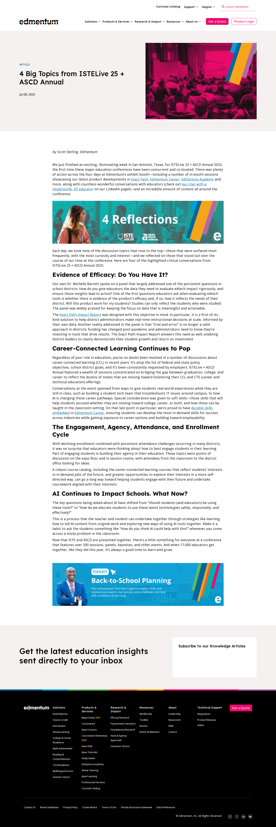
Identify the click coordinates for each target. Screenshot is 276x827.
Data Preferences (166, 807)
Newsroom (174, 720)
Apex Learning (89, 776)
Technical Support (209, 707)
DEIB (170, 726)
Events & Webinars (150, 732)
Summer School (61, 777)
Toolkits (144, 720)
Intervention (59, 726)
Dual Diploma (60, 713)
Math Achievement (62, 748)
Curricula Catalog (91, 788)
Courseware (88, 723)
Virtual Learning (61, 732)
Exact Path (87, 746)
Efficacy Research (120, 717)
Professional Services (93, 782)
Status (200, 725)
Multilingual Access (63, 771)
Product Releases (206, 720)
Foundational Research (123, 729)
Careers (172, 732)
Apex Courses (89, 729)
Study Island (88, 758)
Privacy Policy (70, 807)
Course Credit (60, 720)
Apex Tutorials (89, 752)
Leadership (174, 713)
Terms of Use (109, 807)
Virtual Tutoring (90, 770)
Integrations (203, 713)
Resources (146, 707)
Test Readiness (61, 765)
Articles (144, 726)
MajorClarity (88, 717)
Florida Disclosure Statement (136, 807)
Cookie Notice (89, 807)
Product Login (244, 21)
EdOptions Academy (93, 764)
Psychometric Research (123, 723)
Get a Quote (217, 21)
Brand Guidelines (49, 807)
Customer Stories (120, 746)
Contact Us (30, 807)
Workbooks (146, 713)
